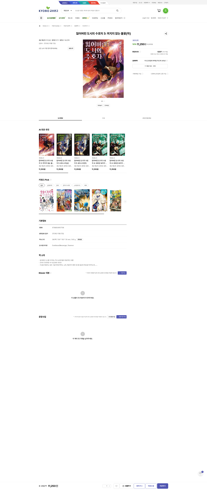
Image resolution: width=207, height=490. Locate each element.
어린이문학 (67, 26)
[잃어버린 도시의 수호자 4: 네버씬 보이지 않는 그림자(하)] (117, 152)
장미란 (54, 40)
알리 (57, 186)
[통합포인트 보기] (140, 52)
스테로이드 (77, 186)
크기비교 (106, 105)
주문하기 (163, 486)
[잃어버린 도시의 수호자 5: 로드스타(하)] (82, 152)
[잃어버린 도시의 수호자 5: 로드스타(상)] (64, 152)
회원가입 (135, 2)
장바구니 (139, 486)
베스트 (70, 18)
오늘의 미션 (145, 18)
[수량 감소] (104, 486)
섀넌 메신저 (42, 40)
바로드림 (151, 486)
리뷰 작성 (123, 273)
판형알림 (80, 239)
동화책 (76, 26)
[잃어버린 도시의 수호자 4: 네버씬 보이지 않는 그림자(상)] (99, 152)
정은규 (62, 40)
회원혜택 (146, 2)
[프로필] (165, 10)
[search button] (117, 10)
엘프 (41, 186)
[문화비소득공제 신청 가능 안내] (167, 74)
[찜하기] (116, 486)
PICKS (110, 18)
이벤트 (77, 18)
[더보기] (124, 18)
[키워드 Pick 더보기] (125, 201)
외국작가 (85, 26)
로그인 (140, 2)
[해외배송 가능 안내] (142, 74)
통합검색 (66, 10)
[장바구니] (159, 11)
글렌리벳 (49, 186)
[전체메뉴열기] (41, 18)
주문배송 (154, 2)
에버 (85, 186)
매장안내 (160, 2)
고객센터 (166, 2)
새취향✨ (85, 18)
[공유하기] (166, 33)
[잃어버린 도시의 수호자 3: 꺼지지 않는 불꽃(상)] (46, 152)
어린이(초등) (55, 26)
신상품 (103, 18)
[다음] (121, 69)
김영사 (41, 43)
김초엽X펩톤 (51, 18)
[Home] (40, 26)
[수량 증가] (109, 486)
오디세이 (62, 18)
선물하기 (128, 486)
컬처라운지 (118, 18)
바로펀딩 (95, 18)
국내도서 (45, 26)
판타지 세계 (66, 186)
